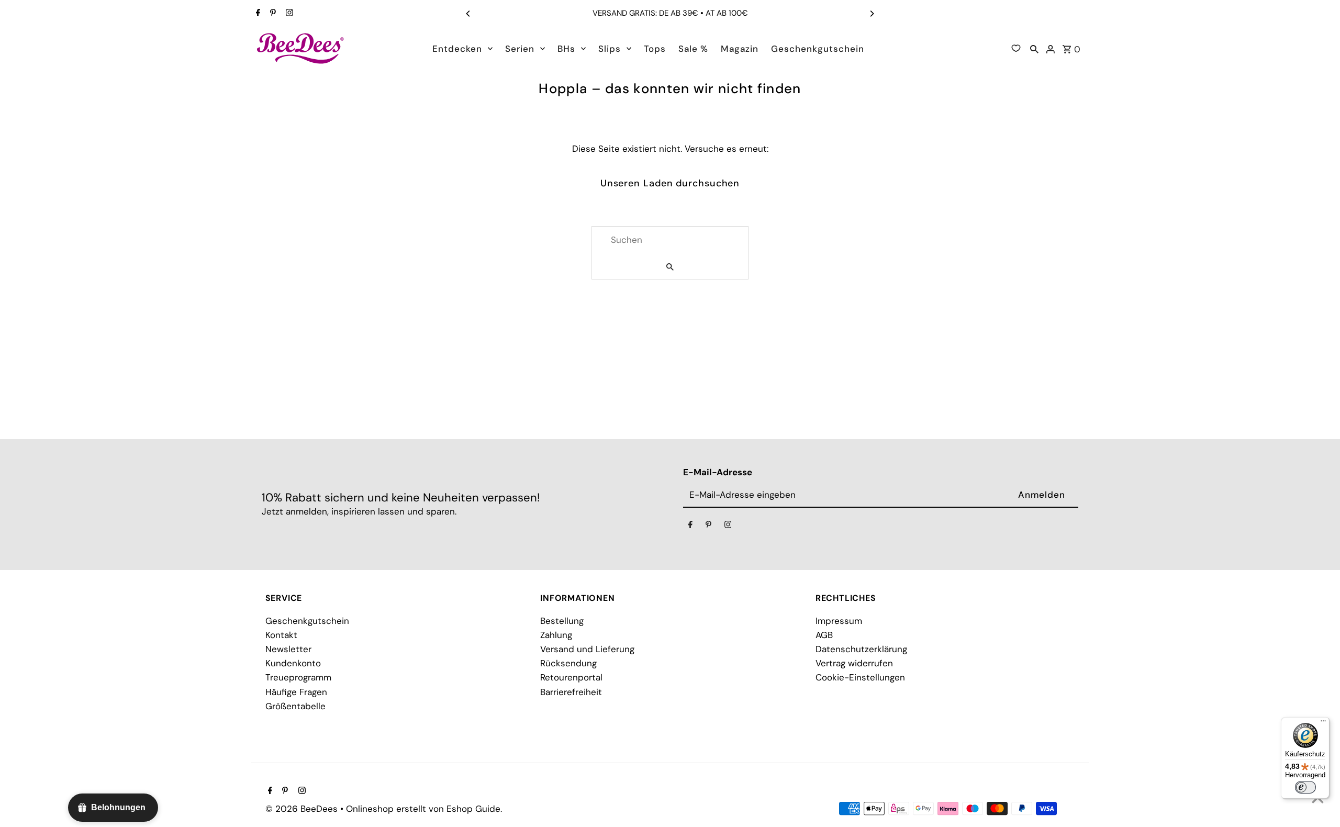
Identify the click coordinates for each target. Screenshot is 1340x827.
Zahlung (556, 635)
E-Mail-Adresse (717, 472)
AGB (824, 635)
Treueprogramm (298, 677)
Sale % (693, 48)
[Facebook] (256, 13)
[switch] (1305, 787)
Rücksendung (568, 663)
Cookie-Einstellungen (860, 677)
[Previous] (468, 13)
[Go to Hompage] (300, 48)
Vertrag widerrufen (854, 663)
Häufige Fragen (296, 692)
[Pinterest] (271, 13)
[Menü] (1323, 723)
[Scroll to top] (1318, 799)
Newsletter (288, 649)
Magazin (739, 48)
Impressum (839, 621)
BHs (566, 48)
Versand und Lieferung (587, 649)
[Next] (871, 13)
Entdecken (457, 48)
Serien (519, 48)
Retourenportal (571, 677)
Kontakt (281, 635)
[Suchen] (1034, 48)
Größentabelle (295, 706)
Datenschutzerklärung (861, 649)
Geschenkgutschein (817, 48)
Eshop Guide (473, 808)
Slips (609, 48)
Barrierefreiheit (571, 692)
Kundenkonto (293, 663)
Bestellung (562, 621)
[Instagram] (288, 13)
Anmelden (1041, 494)
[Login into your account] (1050, 48)
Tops (655, 48)
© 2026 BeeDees (302, 808)
